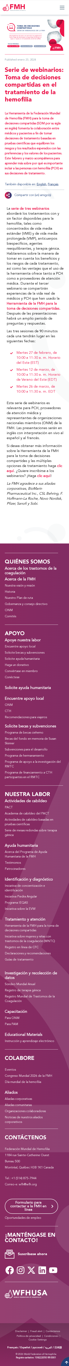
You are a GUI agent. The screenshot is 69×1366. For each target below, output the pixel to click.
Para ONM (12, 1018)
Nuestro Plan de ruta (19, 598)
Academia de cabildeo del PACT (27, 813)
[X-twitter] (31, 1270)
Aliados (11, 1093)
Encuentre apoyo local (20, 646)
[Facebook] (10, 1270)
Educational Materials (23, 1035)
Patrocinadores (15, 869)
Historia (10, 591)
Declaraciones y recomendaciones (28, 953)
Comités (10, 616)
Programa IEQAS (16, 902)
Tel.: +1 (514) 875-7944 (20, 1178)
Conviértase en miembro (21, 671)
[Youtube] (53, 1270)
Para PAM (11, 1024)
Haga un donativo (17, 665)
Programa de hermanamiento (24, 755)
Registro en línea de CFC (22, 947)
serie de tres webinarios (30, 208)
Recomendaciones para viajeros (26, 717)
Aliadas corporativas (18, 1099)
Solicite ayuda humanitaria (22, 659)
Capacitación (16, 1012)
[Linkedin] (42, 1270)
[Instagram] (20, 1270)
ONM (9, 610)
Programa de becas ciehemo (24, 732)
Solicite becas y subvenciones (24, 652)
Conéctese (12, 677)
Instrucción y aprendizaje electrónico (29, 1041)
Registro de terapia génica (23, 990)
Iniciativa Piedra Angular (21, 896)
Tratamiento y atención (25, 919)
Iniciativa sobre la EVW (20, 909)
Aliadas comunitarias (18, 1105)
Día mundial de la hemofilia (23, 1082)
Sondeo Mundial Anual (20, 984)
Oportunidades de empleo (23, 1218)
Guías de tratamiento (19, 959)
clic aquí (43, 476)
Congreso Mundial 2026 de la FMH (28, 1076)
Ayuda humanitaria (21, 846)
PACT (9, 807)
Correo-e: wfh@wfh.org (21, 1184)
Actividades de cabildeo (26, 801)
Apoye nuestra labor (23, 640)
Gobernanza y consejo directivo (26, 604)
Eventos (10, 1069)
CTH (8, 711)
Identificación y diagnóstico (29, 880)
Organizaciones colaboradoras (25, 1111)
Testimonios (13, 862)
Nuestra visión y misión (20, 585)
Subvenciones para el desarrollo (26, 749)
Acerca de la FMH (20, 579)
